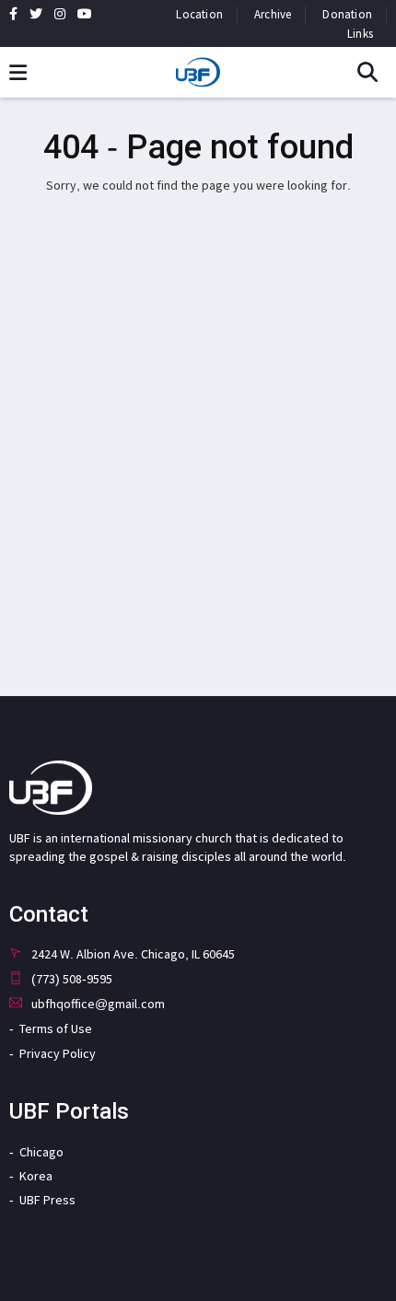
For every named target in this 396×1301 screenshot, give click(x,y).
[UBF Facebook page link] (13, 14)
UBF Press (47, 1199)
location (199, 14)
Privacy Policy (57, 1053)
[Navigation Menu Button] (18, 73)
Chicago (41, 1152)
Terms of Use (55, 1028)
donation (347, 14)
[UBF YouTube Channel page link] (84, 14)
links (360, 33)
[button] (374, 73)
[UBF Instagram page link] (59, 14)
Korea (35, 1175)
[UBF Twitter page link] (35, 14)
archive (272, 14)
